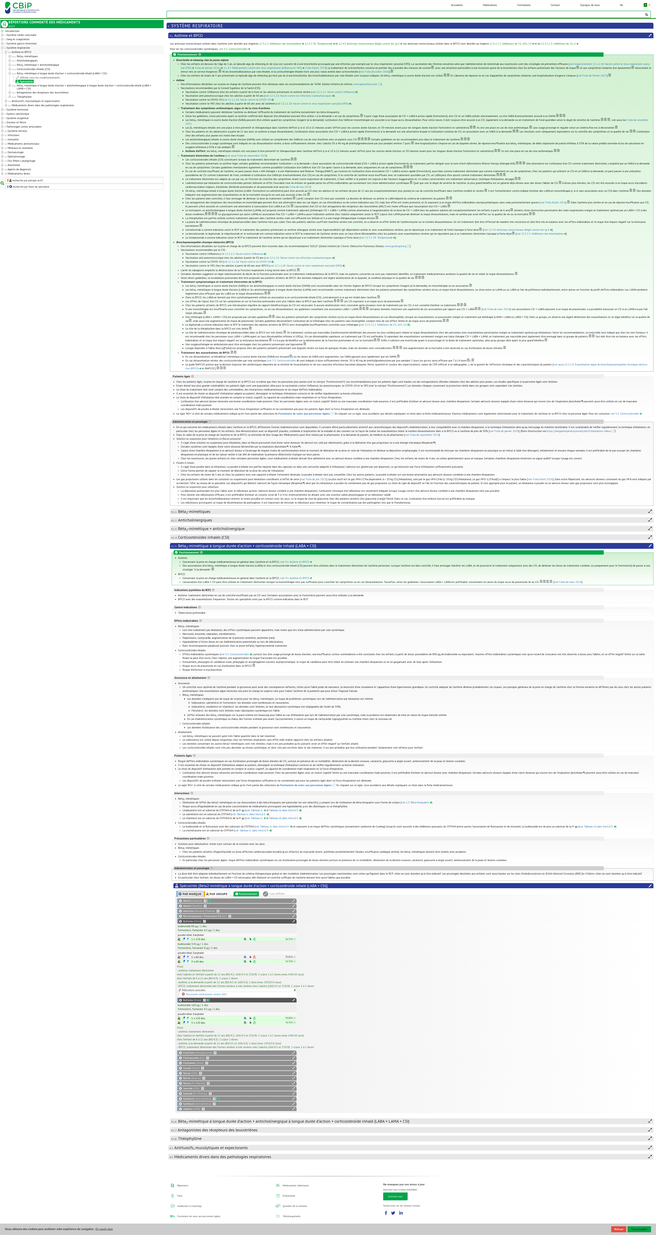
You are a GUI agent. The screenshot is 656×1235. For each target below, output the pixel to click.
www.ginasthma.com (365, 84)
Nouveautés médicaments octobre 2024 (206, 994)
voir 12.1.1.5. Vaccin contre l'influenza (333, 92)
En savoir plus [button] (104, 1229)
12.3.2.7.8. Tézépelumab (318, 43)
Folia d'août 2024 (315, 67)
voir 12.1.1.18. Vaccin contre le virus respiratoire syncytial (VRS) (312, 103)
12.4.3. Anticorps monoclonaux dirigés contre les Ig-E (369, 43)
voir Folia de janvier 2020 (504, 431)
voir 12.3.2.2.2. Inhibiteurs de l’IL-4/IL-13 (383, 324)
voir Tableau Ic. (254, 810)
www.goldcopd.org (395, 246)
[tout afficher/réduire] (293, 901)
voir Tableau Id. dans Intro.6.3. (596, 826)
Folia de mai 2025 (300, 187)
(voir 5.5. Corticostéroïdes (281, 360)
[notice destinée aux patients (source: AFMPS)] (188, 939)
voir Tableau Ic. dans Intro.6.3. (249, 814)
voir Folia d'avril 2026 (540, 479)
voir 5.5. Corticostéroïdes (233, 49)
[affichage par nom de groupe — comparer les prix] (179, 939)
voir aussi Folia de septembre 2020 (246, 155)
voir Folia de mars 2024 (496, 309)
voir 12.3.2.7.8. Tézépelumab (376, 237)
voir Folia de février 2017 (592, 75)
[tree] (75, 102)
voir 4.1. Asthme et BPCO (294, 561)
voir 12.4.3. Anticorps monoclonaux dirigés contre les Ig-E (516, 229)
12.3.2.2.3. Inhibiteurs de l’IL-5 (558, 43)
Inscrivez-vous (395, 1196)
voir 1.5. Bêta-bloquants (415, 802)
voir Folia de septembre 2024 (422, 434)
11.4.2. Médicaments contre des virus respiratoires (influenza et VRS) (263, 67)
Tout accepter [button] (639, 1229)
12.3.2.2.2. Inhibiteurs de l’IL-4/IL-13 (510, 43)
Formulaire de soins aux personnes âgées (304, 413)
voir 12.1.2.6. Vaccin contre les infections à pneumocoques (298, 95)
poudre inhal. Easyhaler (191, 935)
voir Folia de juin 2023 (313, 479)
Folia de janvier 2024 (207, 67)
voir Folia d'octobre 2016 (374, 71)
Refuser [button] (618, 1229)
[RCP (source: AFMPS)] (184, 939)
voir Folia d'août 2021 (553, 202)
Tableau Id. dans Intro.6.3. (283, 810)
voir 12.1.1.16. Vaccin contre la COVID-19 (247, 99)
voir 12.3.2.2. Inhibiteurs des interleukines (539, 233)
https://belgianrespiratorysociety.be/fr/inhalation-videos (578, 431)
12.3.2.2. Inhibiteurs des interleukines (280, 43)
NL (621, 5)
